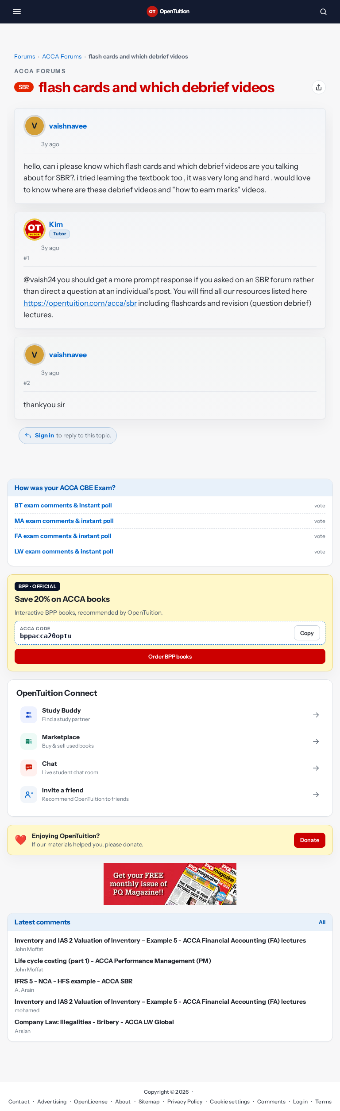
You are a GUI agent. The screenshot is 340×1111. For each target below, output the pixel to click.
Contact (19, 1101)
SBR (24, 86)
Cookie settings (230, 1101)
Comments (271, 1101)
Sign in (44, 435)
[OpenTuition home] (170, 11)
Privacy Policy (185, 1101)
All (322, 922)
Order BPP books (170, 656)
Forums (24, 56)
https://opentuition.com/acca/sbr (80, 303)
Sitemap (149, 1101)
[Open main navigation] (17, 11)
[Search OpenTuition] (323, 11)
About (123, 1101)
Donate (309, 840)
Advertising (51, 1101)
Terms (323, 1101)
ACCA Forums (61, 56)
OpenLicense (90, 1101)
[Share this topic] (319, 87)
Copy (307, 633)
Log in (300, 1101)
